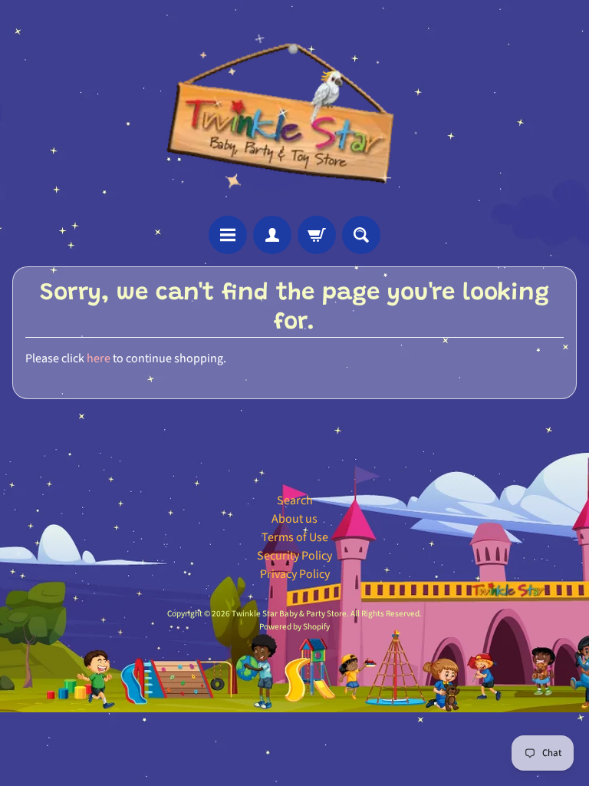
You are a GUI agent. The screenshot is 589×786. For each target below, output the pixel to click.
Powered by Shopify (294, 626)
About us (294, 518)
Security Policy (294, 555)
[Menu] (228, 235)
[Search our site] (361, 235)
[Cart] (317, 235)
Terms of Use (295, 537)
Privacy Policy (295, 574)
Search (295, 500)
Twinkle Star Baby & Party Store (289, 613)
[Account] (272, 235)
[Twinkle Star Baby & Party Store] (295, 107)
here (98, 358)
